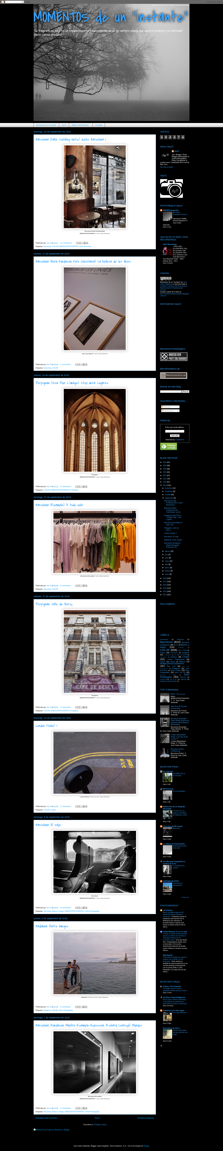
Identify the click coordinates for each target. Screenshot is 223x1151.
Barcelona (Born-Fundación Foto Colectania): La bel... (173, 510)
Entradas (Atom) (100, 1125)
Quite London (176, 670)
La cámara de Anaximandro (174, 844)
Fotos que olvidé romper (173, 826)
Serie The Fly (179, 672)
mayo (167, 561)
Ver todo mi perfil (166, 167)
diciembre (169, 488)
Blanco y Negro (58, 911)
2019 (165, 485)
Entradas (166, 407)
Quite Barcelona (85, 246)
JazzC (64, 125)
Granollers (174, 653)
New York (171, 666)
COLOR (55, 246)
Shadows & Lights (168, 675)
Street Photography (92, 911)
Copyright (98, 125)
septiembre (169, 498)
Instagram (185, 653)
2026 (165, 462)
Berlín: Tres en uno (178, 694)
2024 (165, 469)
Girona (162, 653)
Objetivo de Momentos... (81, 125)
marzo (167, 568)
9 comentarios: (66, 806)
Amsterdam (164, 639)
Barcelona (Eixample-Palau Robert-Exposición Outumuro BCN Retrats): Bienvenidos (180, 722)
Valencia (184, 679)
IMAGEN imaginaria (171, 210)
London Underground (175, 659)
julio (166, 555)
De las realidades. (179, 791)
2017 (165, 582)
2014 (165, 591)
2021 (165, 479)
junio (167, 558)
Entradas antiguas (145, 1118)
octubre (168, 495)
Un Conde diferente (180, 1012)
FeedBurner (179, 440)
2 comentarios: (66, 364)
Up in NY (173, 679)
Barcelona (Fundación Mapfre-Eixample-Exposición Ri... (172, 545)
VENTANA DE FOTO (171, 881)
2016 (165, 585)
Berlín (176, 645)
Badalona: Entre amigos (52, 926)
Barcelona (47, 246)
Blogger (146, 1146)
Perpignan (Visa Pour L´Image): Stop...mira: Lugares (72, 383)
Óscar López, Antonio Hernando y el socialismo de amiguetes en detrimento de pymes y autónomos (175, 1002)
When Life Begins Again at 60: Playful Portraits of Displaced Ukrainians (173, 914)
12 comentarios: (66, 243)
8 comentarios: (66, 486)
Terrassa (163, 679)
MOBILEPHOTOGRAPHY (68, 246)
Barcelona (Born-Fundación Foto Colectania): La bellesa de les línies (83, 261)
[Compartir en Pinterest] (87, 243)
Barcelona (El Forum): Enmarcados (179, 707)
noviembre (169, 491)
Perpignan (74, 490)
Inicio (97, 1118)
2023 (165, 472)
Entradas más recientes (46, 1118)
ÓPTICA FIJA (168, 789)
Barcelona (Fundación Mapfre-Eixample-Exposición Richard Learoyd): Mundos (89, 1025)
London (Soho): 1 (46, 725)
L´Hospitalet (167, 655)
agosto (167, 551)
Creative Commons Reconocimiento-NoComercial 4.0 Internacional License (174, 288)
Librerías (174, 657)
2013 (165, 595)
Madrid (162, 661)
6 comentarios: (66, 707)
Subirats (183, 677)
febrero (168, 571)
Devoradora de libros (171, 1028)
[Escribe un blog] (79, 243)
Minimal (182, 662)
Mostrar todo (185, 897)
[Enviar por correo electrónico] (77, 243)
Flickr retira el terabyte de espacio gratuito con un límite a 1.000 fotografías (174, 959)
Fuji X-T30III (182, 650)
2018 (165, 578)
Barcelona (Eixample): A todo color (59, 505)
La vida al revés (180, 655)
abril (167, 564)
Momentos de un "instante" (46, 125)
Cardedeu (181, 647)
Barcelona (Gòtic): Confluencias (177, 750)
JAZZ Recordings (170, 244)
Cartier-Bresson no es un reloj (175, 932)
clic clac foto (168, 771)
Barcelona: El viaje (48, 824)
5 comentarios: (66, 1108)
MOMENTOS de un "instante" (111, 17)
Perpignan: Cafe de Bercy (54, 604)
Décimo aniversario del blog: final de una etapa (180, 1032)
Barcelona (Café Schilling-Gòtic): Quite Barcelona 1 (71, 139)
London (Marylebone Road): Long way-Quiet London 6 (179, 737)
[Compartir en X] (82, 243)
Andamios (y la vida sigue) (173, 1010)
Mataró (172, 661)
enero (167, 574)
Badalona (47, 1010)
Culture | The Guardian (172, 986)
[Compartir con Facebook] (84, 243)
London (53, 810)
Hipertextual (167, 955)
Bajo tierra (176, 828)
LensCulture (168, 910)
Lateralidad (163, 657)
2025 (165, 465)
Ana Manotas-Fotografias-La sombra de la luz (174, 863)
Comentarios (168, 411)
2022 (165, 475)
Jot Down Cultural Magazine (174, 997)
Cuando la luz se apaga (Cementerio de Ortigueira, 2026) (180, 813)
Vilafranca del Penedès (168, 681)
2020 (165, 482)
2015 (165, 588)
